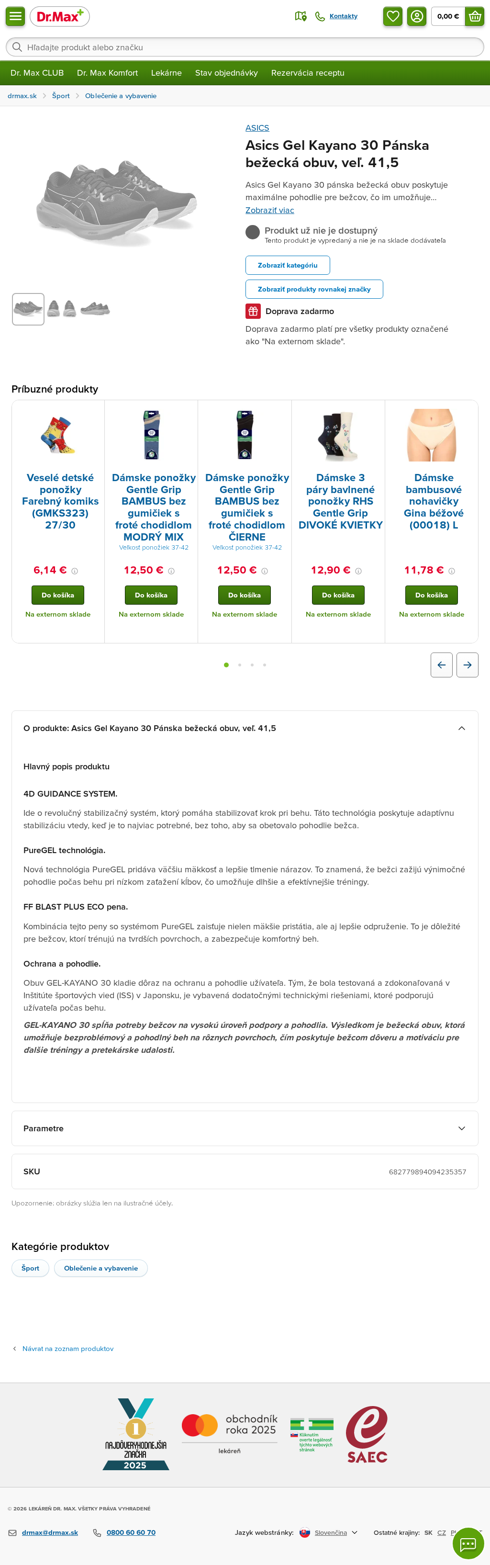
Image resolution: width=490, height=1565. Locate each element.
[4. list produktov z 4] (264, 665)
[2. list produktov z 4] (240, 665)
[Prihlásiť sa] (416, 16)
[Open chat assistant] (468, 1543)
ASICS (257, 128)
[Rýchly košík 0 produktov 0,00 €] (474, 16)
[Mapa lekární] (301, 16)
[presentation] (58, 435)
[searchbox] (245, 46)
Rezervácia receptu (308, 73)
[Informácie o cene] (74, 571)
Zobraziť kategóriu (288, 265)
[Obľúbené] (392, 16)
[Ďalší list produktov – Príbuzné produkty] (468, 665)
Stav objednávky (226, 73)
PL (454, 1532)
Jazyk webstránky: (264, 1532)
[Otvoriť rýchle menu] (15, 16)
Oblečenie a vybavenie (101, 1268)
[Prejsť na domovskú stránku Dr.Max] (60, 16)
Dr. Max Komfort (107, 73)
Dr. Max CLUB (37, 73)
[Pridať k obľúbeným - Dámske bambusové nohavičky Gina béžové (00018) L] (467, 411)
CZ (441, 1532)
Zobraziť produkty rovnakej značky (314, 289)
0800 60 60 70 (131, 1532)
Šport (30, 1268)
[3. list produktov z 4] (252, 665)
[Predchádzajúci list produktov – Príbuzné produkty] (442, 665)
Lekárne (166, 73)
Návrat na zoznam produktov (67, 1348)
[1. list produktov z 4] (226, 665)
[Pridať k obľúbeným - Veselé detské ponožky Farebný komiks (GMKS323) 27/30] (93, 411)
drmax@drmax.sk (50, 1532)
